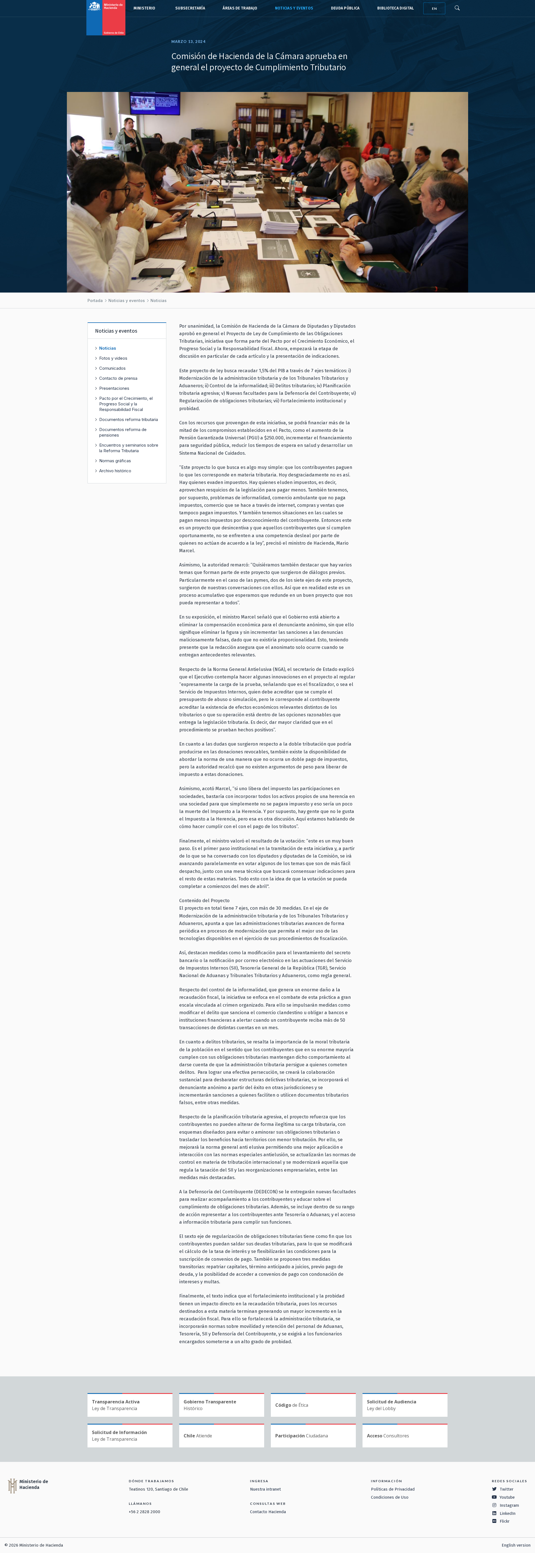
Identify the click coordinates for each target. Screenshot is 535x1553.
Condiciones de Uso (389, 1497)
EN (434, 8)
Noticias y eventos (294, 8)
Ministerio (144, 8)
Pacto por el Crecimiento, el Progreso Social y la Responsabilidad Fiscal (126, 404)
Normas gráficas (115, 460)
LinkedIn (507, 1513)
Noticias (158, 300)
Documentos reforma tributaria (128, 419)
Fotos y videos (113, 358)
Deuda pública (345, 8)
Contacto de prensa (118, 378)
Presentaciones (114, 388)
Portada (95, 300)
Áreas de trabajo (240, 8)
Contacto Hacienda (268, 1511)
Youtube (507, 1497)
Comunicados (112, 368)
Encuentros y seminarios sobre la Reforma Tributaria (128, 447)
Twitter (507, 1489)
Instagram (509, 1505)
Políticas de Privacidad (393, 1489)
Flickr (505, 1521)
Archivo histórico (115, 470)
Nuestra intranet (265, 1489)
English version (516, 1545)
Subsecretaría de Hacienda (189, 8)
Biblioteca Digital (395, 8)
